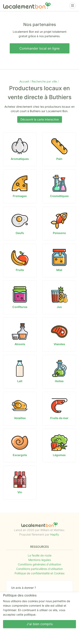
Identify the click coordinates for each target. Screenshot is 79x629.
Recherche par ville (45, 81)
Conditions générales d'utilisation (39, 564)
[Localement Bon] (27, 6)
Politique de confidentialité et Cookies (39, 573)
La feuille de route (39, 555)
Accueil (24, 81)
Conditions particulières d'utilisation (39, 568)
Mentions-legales (39, 560)
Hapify (54, 534)
